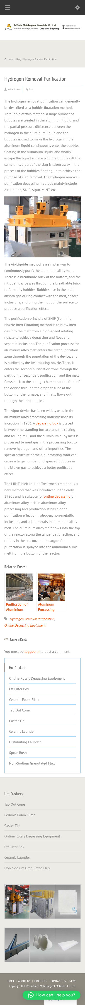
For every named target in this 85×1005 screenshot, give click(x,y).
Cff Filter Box (19, 689)
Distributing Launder (25, 742)
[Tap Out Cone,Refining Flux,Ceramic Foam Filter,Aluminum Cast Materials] (42, 30)
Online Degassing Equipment (25, 625)
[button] (51, 995)
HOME (11, 981)
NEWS (72, 981)
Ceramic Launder (22, 731)
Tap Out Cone (19, 710)
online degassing (57, 496)
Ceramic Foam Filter (24, 699)
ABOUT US (24, 981)
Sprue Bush (18, 752)
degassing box (47, 423)
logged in (31, 651)
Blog (31, 89)
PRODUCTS (40, 981)
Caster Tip (16, 720)
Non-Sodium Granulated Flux (32, 763)
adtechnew (14, 89)
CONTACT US (58, 981)
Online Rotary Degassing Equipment (37, 678)
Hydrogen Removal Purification (32, 619)
